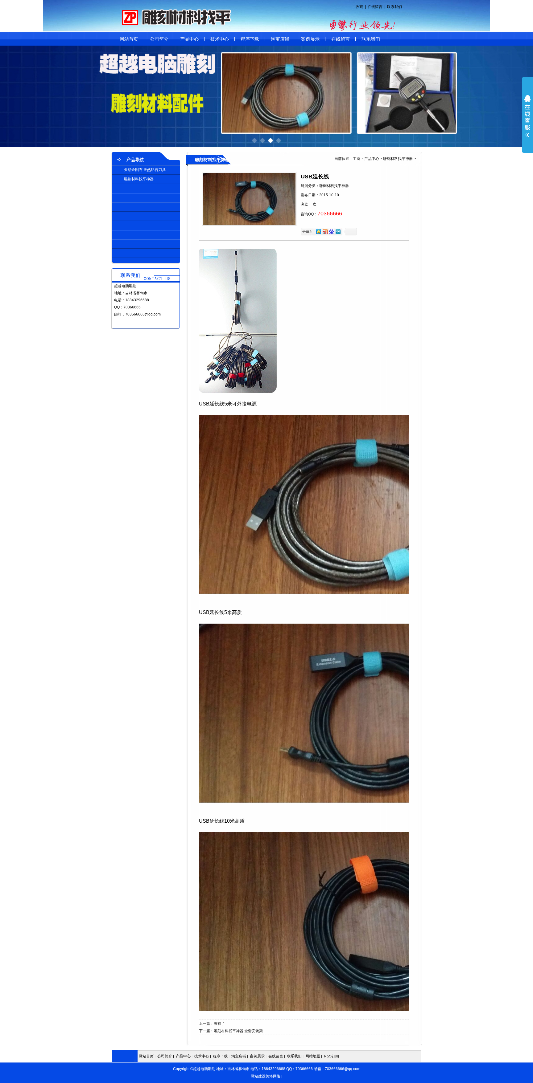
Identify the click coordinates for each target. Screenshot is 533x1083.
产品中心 (189, 39)
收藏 (359, 7)
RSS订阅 (331, 1056)
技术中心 (219, 39)
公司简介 (159, 39)
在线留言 (375, 7)
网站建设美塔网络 (265, 1076)
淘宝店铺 (280, 39)
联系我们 (394, 7)
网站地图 (312, 1056)
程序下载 (250, 39)
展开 (527, 116)
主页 (356, 159)
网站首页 (129, 39)
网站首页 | (147, 1056)
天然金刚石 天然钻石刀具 (145, 170)
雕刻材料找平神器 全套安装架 (238, 1031)
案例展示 (310, 39)
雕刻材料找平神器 (139, 179)
